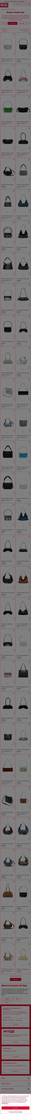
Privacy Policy (20, 1101)
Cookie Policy (5, 1103)
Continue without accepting (15, 1111)
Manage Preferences (7, 1101)
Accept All (15, 1108)
